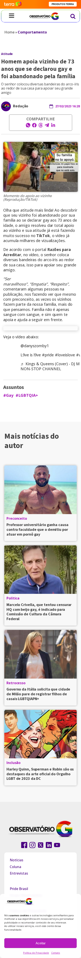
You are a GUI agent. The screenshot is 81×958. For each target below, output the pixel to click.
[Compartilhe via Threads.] (40, 126)
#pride (48, 354)
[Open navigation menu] (11, 16)
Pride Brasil (19, 888)
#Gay (8, 395)
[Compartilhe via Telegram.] (46, 126)
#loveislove (65, 354)
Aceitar (41, 943)
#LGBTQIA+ (27, 395)
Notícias (16, 860)
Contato (55, 952)
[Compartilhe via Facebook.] (34, 126)
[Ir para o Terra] (13, 4)
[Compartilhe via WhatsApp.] (28, 126)
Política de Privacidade (36, 952)
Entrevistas (19, 873)
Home (9, 32)
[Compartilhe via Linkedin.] (53, 126)
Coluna (15, 866)
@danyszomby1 (35, 345)
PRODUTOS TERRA (63, 4)
